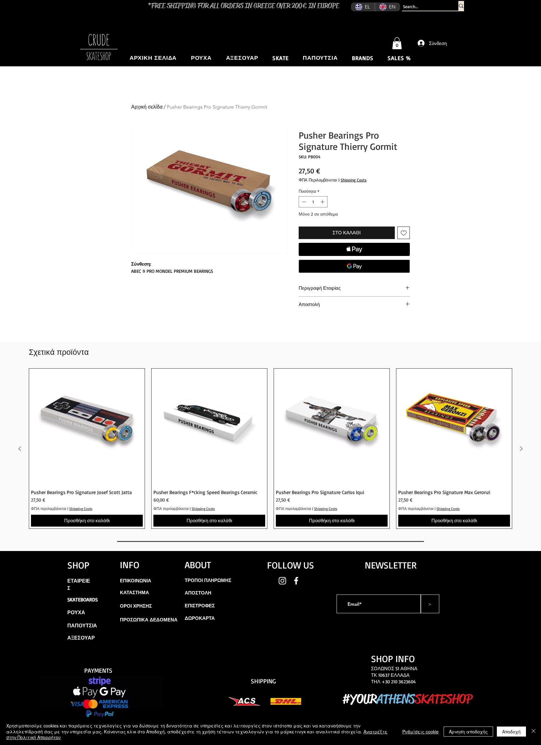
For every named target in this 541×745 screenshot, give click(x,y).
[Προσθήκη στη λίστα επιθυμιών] (403, 233)
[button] (397, 43)
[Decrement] (303, 201)
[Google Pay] (354, 266)
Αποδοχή (511, 731)
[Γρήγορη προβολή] (87, 426)
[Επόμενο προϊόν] (521, 448)
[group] (270, 448)
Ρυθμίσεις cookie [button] (420, 731)
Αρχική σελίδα (146, 107)
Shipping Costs (354, 179)
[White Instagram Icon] (282, 581)
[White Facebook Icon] (296, 581)
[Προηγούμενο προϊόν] (19, 448)
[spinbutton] (313, 201)
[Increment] (323, 201)
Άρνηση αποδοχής (468, 731)
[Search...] (461, 6)
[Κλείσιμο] (533, 731)
